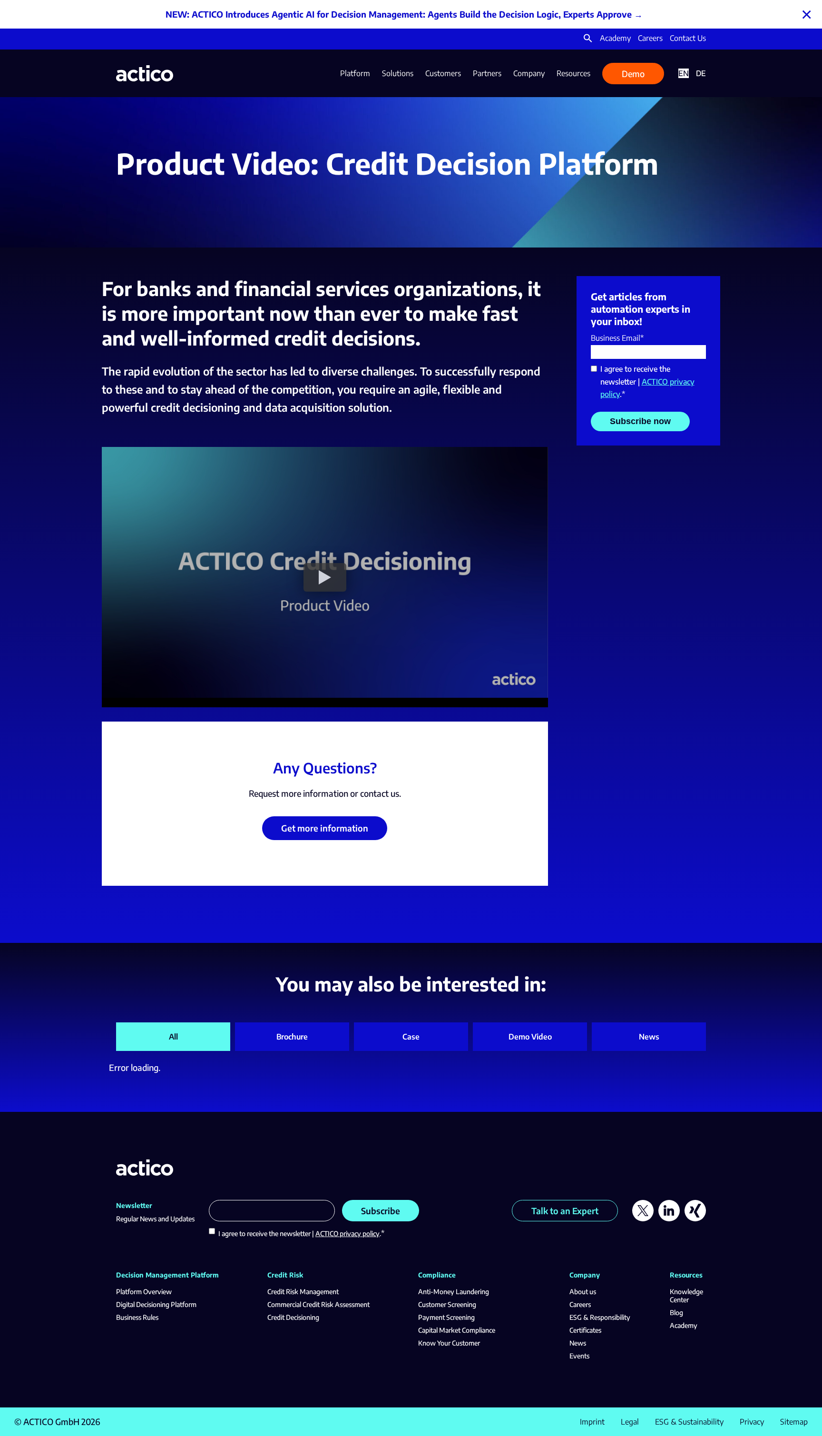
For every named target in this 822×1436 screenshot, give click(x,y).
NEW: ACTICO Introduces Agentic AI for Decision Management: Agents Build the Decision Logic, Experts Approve (399, 14)
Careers (650, 38)
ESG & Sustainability (689, 1421)
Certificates (585, 1330)
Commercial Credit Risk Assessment (318, 1304)
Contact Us (688, 38)
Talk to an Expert (564, 1210)
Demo (633, 73)
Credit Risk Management (303, 1291)
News (649, 1036)
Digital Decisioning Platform (156, 1304)
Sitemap (794, 1421)
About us (582, 1291)
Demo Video (530, 1036)
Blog (676, 1312)
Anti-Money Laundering (453, 1291)
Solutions (397, 73)
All (173, 1036)
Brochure (292, 1036)
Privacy (752, 1421)
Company (529, 73)
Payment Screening (446, 1317)
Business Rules (137, 1317)
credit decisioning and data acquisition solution (270, 407)
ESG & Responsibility (599, 1317)
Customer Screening (447, 1304)
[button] (588, 40)
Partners (487, 73)
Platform (355, 73)
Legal (630, 1421)
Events (579, 1356)
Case (411, 1036)
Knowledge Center (686, 1295)
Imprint (592, 1421)
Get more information (324, 827)
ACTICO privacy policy (347, 1233)
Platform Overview (144, 1291)
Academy (615, 38)
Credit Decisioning (293, 1317)
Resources (573, 73)
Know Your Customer (449, 1343)
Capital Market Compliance (456, 1330)
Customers (443, 73)
